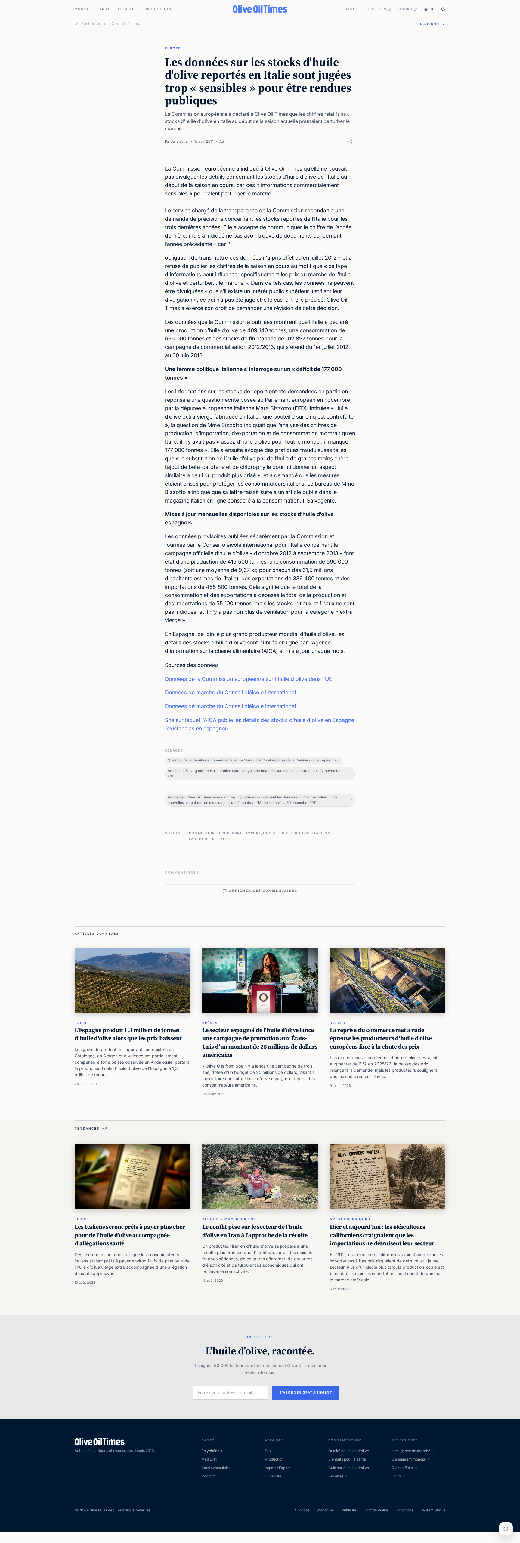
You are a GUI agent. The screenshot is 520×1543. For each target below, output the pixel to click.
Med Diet (209, 1459)
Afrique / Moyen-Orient (229, 1219)
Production (158, 9)
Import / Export (277, 1467)
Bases (351, 9)
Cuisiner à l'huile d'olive (348, 1467)
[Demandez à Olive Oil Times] (505, 1528)
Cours (405, 9)
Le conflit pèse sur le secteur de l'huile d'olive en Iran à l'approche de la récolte (255, 1230)
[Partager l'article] (350, 141)
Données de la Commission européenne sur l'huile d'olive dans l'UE (248, 679)
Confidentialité (376, 1510)
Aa (221, 141)
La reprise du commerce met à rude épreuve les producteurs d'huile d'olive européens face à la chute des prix (381, 1038)
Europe (173, 48)
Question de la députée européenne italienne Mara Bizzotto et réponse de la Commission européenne (252, 760)
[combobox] (247, 24)
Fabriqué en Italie (209, 839)
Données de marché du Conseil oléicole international (230, 692)
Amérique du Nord (350, 1219)
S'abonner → (432, 24)
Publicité (349, 1510)
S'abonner (325, 1510)
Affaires (128, 9)
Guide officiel (403, 1467)
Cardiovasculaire (216, 1467)
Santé (103, 9)
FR (431, 9)
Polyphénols (211, 1451)
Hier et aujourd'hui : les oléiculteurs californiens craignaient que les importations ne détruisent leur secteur (382, 1234)
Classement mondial (409, 1459)
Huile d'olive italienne (307, 833)
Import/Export (262, 833)
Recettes (376, 9)
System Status (433, 1510)
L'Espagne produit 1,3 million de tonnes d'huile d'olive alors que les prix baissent (128, 1034)
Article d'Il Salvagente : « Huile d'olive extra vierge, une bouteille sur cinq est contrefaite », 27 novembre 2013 (255, 773)
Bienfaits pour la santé (347, 1459)
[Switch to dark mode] (443, 9)
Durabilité (273, 1476)
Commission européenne (216, 833)
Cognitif (208, 1476)
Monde (82, 9)
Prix (268, 1451)
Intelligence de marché (411, 1451)
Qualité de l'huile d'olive (348, 1451)
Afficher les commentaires (263, 890)
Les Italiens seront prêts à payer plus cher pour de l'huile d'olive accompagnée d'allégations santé (130, 1234)
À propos (301, 1510)
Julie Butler (180, 141)
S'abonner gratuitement (305, 1392)
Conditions (404, 1510)
